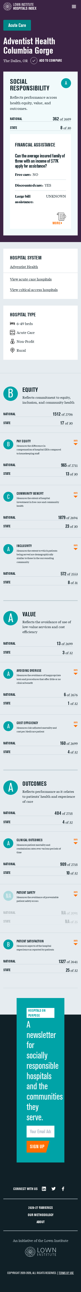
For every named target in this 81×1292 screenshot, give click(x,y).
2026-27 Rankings (40, 1208)
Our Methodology (40, 1215)
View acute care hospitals (31, 279)
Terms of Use (66, 1273)
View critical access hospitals (34, 289)
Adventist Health (24, 266)
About (41, 1222)
